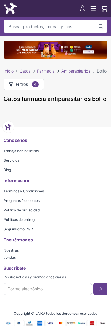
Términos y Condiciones (24, 191)
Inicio (9, 70)
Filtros (26, 84)
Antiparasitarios (75, 70)
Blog (7, 170)
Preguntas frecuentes (22, 200)
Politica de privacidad (22, 210)
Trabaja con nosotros (21, 151)
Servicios (11, 160)
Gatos (25, 70)
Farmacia (46, 70)
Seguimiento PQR (18, 229)
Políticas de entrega (20, 219)
